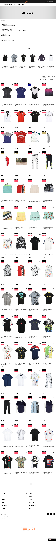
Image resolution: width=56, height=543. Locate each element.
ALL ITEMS (4, 493)
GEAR (3, 502)
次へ (39, 483)
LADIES (30, 493)
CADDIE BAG (4, 505)
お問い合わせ (3, 520)
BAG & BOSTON (32, 505)
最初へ (17, 483)
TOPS (15, 4)
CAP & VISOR (31, 499)
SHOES (3, 508)
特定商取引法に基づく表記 (5, 518)
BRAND (10, 4)
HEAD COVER (31, 502)
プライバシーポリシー (5, 516)
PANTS (19, 4)
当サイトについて (4, 514)
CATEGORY (5, 4)
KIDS (30, 508)
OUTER (23, 4)
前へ (21, 483)
